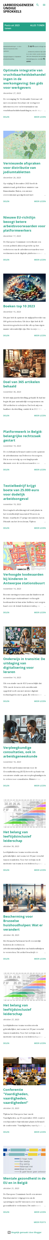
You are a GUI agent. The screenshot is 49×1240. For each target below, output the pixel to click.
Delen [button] (6, 117)
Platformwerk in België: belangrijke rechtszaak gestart (22, 435)
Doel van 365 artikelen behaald (21, 384)
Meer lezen (40, 117)
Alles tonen (37, 25)
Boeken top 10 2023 (19, 306)
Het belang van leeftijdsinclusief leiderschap (17, 836)
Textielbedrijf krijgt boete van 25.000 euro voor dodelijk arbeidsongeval (21, 492)
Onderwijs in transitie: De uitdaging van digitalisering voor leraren (24, 665)
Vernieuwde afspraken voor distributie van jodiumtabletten (21, 167)
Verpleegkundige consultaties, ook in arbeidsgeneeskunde (20, 751)
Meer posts (40, 1222)
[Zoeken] (37, 5)
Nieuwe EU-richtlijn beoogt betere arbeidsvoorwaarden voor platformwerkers (24, 224)
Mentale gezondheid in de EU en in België (24, 1180)
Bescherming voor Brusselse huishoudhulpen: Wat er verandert (23, 923)
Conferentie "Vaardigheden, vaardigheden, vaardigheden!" (16, 1096)
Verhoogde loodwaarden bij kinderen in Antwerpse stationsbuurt (24, 578)
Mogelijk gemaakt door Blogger (26, 1232)
